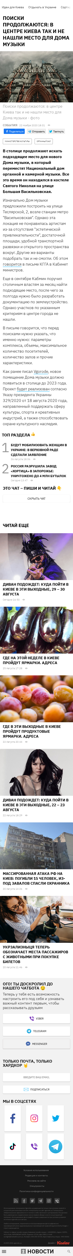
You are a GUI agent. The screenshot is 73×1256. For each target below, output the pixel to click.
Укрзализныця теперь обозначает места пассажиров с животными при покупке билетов (35, 954)
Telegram (39, 1031)
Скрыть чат (36, 498)
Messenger (39, 1044)
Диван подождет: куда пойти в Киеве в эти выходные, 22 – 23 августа (36, 804)
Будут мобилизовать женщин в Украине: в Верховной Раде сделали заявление (39, 450)
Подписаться (39, 1089)
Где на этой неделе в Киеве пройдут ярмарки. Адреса (31, 660)
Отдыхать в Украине (42, 7)
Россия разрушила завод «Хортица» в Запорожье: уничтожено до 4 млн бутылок (38, 471)
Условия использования (36, 1170)
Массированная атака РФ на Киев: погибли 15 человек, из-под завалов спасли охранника (36, 878)
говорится (12, 264)
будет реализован (33, 388)
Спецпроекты (37, 1186)
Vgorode (41, 371)
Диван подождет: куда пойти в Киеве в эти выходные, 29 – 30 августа (36, 589)
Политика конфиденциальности (36, 1191)
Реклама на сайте (36, 1180)
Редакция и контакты (36, 1175)
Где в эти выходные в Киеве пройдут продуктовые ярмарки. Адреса (32, 731)
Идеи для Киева (13, 7)
